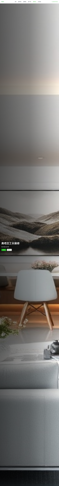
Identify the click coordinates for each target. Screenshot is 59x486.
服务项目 (19, 1)
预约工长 (9, 249)
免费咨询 (3, 249)
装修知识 (34, 1)
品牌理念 (24, 1)
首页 (15, 1)
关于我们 (39, 1)
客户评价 (29, 1)
